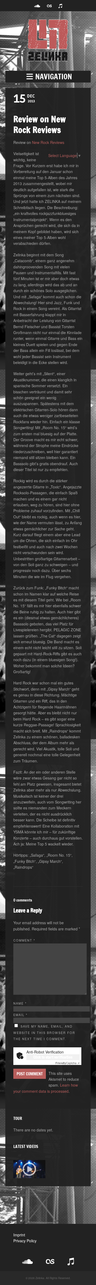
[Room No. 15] (29, 1169)
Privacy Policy (25, 1240)
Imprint (19, 1234)
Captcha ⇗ (67, 1063)
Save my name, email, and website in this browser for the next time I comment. (44, 1032)
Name (20, 1003)
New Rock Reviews (48, 142)
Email (20, 1015)
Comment (24, 940)
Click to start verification (53, 1057)
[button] (48, 77)
